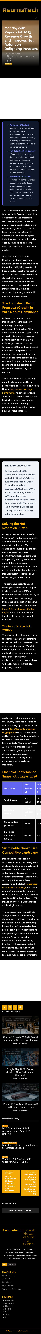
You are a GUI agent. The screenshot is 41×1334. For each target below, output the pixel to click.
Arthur (15, 1043)
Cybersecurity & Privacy (9, 1142)
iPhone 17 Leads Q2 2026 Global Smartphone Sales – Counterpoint (20, 1039)
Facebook (9, 1301)
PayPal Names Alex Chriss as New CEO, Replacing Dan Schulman (10, 1183)
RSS (7, 1312)
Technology (8, 63)
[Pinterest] (15, 1007)
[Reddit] (3, 1309)
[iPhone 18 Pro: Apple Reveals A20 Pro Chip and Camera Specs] (20, 1092)
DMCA (5, 1264)
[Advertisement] (20, 98)
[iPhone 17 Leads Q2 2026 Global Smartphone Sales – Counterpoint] (20, 1025)
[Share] (3, 1314)
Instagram (9, 1303)
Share (7, 1314)
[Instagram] (3, 1303)
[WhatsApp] (20, 1007)
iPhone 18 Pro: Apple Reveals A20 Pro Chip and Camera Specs (20, 1105)
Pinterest (9, 1306)
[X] (10, 1007)
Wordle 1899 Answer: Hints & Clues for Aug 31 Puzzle (17, 1160)
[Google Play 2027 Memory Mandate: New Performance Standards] (20, 1057)
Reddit (8, 1309)
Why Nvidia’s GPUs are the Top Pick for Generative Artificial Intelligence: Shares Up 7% (30, 1184)
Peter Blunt (14, 54)
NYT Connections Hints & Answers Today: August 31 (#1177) (16, 1131)
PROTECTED (12, 1264)
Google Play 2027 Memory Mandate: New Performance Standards (20, 1072)
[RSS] (3, 1311)
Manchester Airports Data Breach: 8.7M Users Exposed (20, 1146)
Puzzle (5, 1126)
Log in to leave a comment (20, 1210)
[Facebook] (4, 1007)
